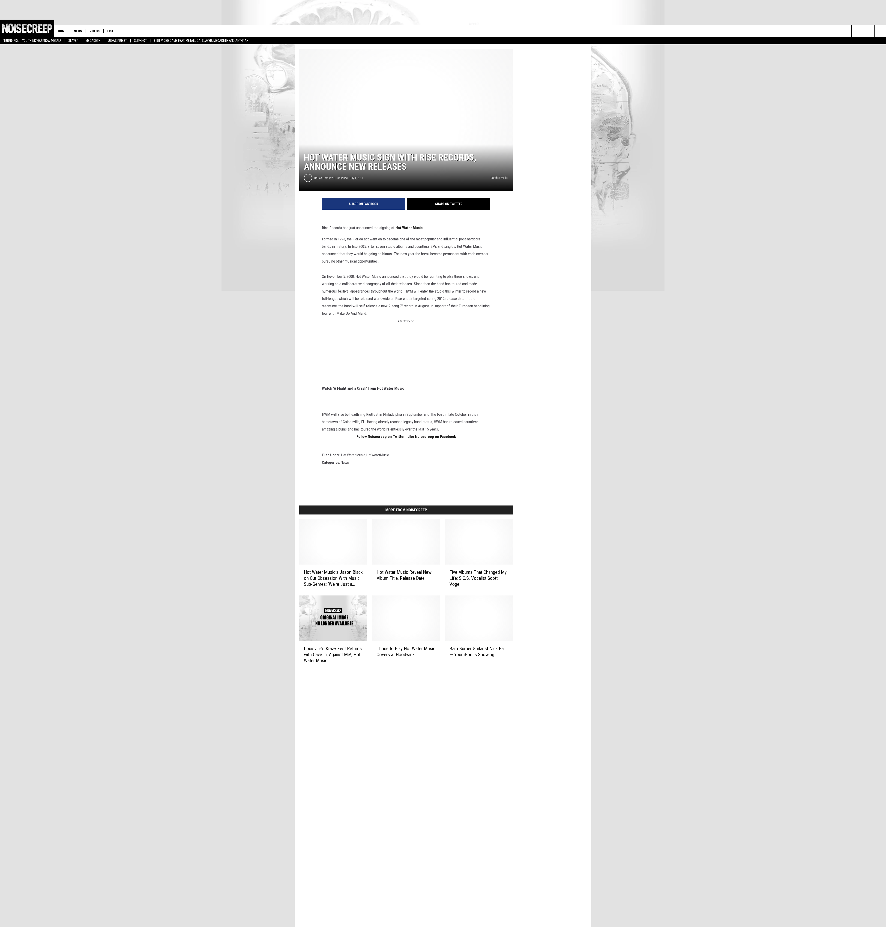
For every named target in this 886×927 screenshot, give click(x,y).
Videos (95, 31)
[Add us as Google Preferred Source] (857, 31)
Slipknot (140, 40)
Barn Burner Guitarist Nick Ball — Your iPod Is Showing (477, 651)
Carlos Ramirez (323, 178)
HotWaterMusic (377, 455)
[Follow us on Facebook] (868, 31)
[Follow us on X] (880, 31)
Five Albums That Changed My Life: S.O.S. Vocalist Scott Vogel (478, 578)
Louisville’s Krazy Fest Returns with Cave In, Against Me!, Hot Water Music (333, 654)
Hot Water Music (409, 227)
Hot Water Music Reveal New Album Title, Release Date (404, 575)
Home (62, 31)
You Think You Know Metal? (41, 40)
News (78, 31)
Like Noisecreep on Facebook (431, 436)
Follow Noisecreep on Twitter (380, 436)
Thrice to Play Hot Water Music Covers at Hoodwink (406, 651)
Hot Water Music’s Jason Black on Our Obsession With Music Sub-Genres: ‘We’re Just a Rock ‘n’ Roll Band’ (333, 578)
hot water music (353, 455)
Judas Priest (117, 40)
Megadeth (93, 40)
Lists (111, 31)
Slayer (73, 40)
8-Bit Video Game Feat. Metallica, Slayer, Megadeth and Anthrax (201, 40)
